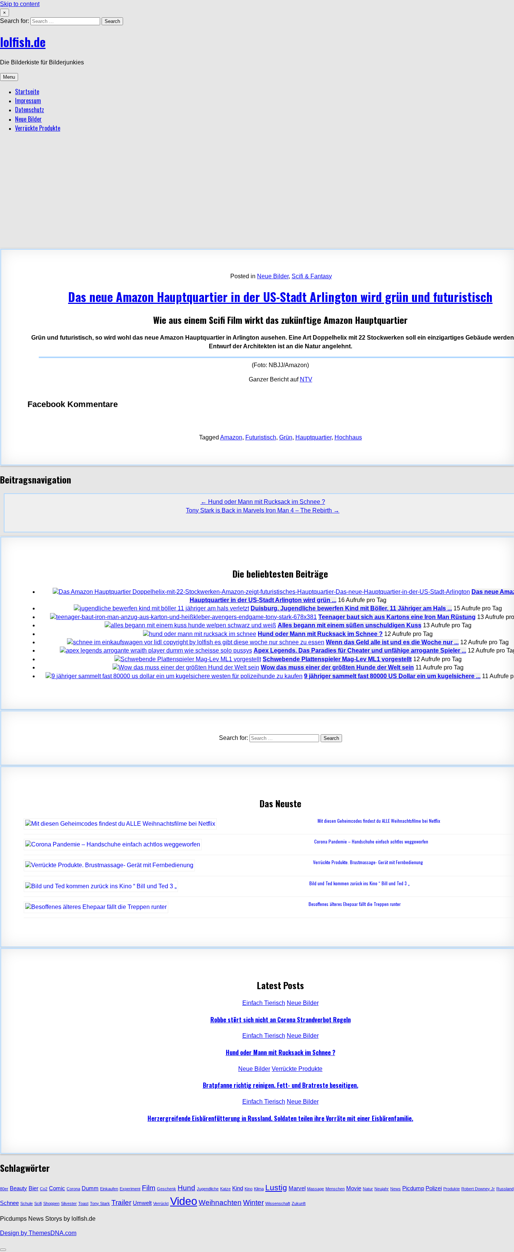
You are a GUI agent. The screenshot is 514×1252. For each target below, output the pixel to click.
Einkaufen (109, 1188)
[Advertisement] (257, 192)
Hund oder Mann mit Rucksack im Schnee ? (320, 634)
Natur (368, 1188)
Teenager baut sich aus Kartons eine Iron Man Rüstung (397, 617)
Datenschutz (29, 109)
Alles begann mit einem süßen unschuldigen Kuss (349, 625)
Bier (33, 1188)
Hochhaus (348, 437)
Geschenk (166, 1188)
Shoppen (51, 1203)
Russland (505, 1188)
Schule (26, 1203)
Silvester (69, 1203)
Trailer (121, 1202)
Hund (186, 1188)
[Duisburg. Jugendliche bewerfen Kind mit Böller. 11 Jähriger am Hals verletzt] (161, 608)
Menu (9, 77)
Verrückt (161, 1203)
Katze (225, 1188)
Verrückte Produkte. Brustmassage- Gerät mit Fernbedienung (368, 862)
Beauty (18, 1188)
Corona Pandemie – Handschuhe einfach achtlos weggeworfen (371, 841)
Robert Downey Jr (478, 1188)
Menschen (335, 1188)
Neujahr (381, 1188)
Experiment (130, 1188)
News (395, 1188)
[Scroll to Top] (3, 1250)
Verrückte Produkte (37, 128)
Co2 (43, 1188)
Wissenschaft (277, 1203)
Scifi (38, 1203)
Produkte (451, 1188)
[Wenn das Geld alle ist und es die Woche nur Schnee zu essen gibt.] (195, 642)
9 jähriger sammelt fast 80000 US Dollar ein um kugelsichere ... (392, 676)
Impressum (28, 100)
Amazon (231, 437)
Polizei (434, 1188)
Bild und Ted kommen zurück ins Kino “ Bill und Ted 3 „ (359, 883)
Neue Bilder (28, 119)
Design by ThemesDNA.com (38, 1233)
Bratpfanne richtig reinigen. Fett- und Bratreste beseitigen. (280, 1085)
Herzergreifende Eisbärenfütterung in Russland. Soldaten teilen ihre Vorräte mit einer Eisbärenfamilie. (280, 1118)
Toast (83, 1203)
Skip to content (20, 4)
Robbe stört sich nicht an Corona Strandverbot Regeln (280, 1019)
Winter (253, 1202)
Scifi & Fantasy (312, 276)
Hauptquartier (313, 437)
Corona (73, 1188)
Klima (259, 1188)
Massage (315, 1188)
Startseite (27, 91)
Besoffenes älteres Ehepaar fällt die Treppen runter (355, 904)
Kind (237, 1188)
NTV (306, 379)
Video (183, 1201)
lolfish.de (23, 41)
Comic (57, 1188)
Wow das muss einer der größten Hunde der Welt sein (337, 667)
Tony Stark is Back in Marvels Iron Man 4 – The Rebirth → (262, 510)
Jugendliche (208, 1188)
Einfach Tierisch (263, 1003)
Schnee (9, 1203)
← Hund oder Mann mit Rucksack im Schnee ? (263, 502)
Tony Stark (100, 1203)
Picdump (413, 1188)
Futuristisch (260, 437)
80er (4, 1188)
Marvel (297, 1188)
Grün (285, 437)
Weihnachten (220, 1202)
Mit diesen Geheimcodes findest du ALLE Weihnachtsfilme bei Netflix (379, 820)
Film (148, 1188)
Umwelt (142, 1203)
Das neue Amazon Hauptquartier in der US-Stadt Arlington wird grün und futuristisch (280, 296)
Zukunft (299, 1203)
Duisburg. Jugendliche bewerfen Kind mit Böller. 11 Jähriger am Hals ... (351, 608)
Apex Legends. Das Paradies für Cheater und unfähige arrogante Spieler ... (360, 650)
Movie (353, 1188)
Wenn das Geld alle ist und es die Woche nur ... (392, 642)
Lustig (276, 1187)
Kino (248, 1188)
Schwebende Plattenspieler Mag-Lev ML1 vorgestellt (337, 659)
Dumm (90, 1188)
